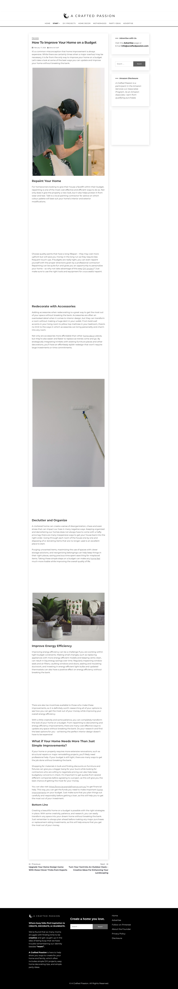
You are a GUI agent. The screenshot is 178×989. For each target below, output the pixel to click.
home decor (89, 336)
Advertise (128, 23)
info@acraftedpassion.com (135, 46)
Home (47, 23)
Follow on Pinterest (121, 925)
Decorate (35, 38)
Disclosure (117, 938)
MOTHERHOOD (99, 23)
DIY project (88, 268)
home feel (95, 558)
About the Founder (121, 929)
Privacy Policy (118, 934)
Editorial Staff (54, 48)
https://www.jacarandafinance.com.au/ (67, 786)
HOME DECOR (84, 23)
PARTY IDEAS (115, 23)
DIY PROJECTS (69, 23)
